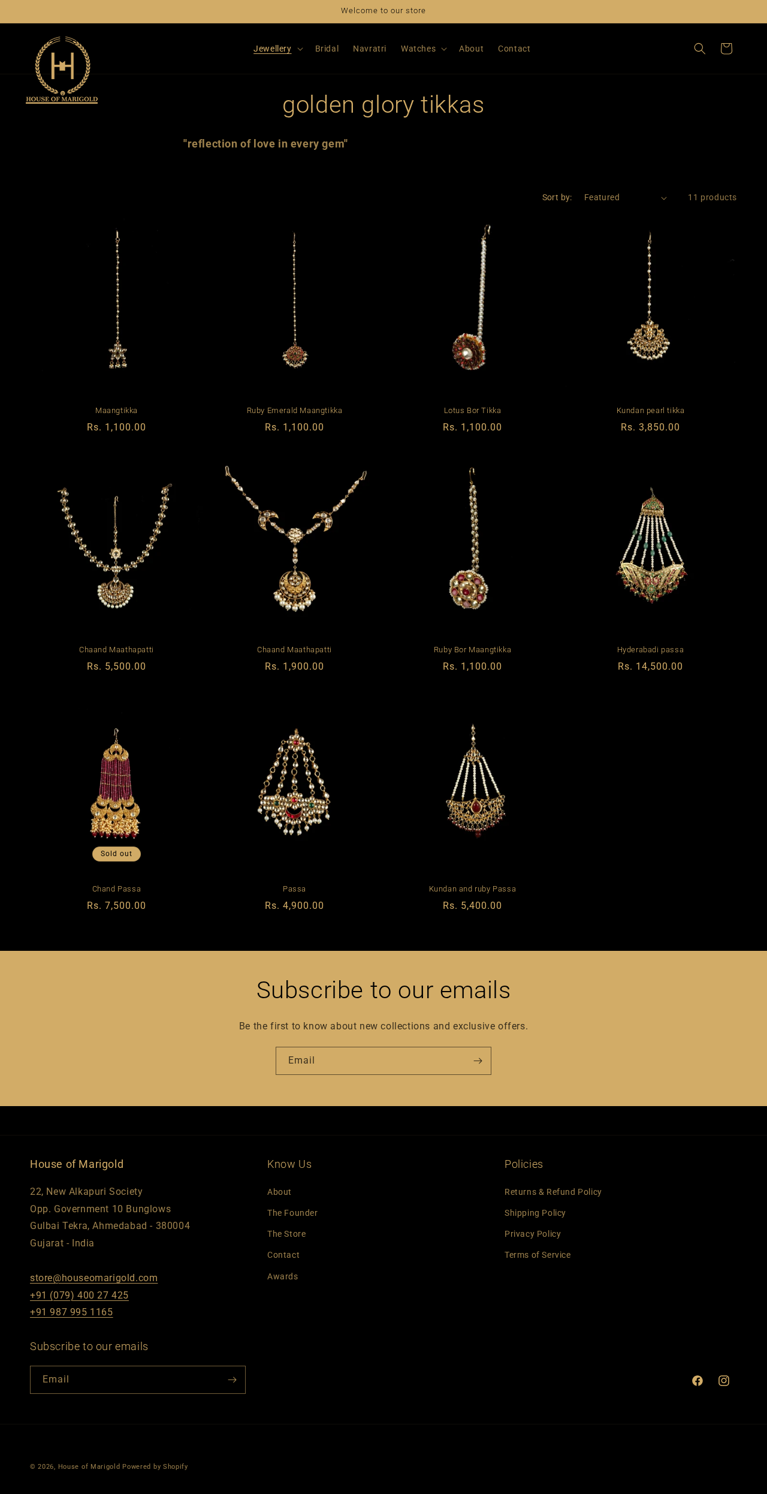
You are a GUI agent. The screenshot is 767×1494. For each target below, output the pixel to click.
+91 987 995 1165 (71, 1312)
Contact (283, 1255)
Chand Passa (116, 888)
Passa (294, 888)
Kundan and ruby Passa (473, 888)
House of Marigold (89, 1467)
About (279, 1192)
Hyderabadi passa (650, 649)
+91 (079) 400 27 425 (79, 1295)
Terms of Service (538, 1255)
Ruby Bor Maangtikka (472, 649)
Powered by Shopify (155, 1467)
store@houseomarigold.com (94, 1278)
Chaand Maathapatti (116, 649)
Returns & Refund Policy (553, 1192)
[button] (276, 48)
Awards (282, 1276)
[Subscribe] (477, 1061)
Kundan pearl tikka (651, 410)
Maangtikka (116, 410)
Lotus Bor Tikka (473, 410)
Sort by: (557, 197)
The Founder (292, 1213)
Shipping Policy (535, 1213)
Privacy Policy (533, 1234)
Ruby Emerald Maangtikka (295, 410)
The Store (286, 1234)
